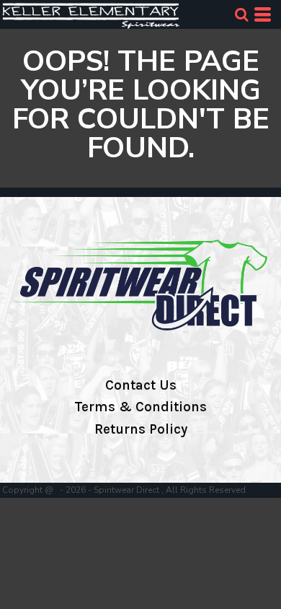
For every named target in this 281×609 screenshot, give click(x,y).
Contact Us (141, 385)
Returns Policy (140, 429)
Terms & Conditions (140, 407)
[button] (241, 14)
